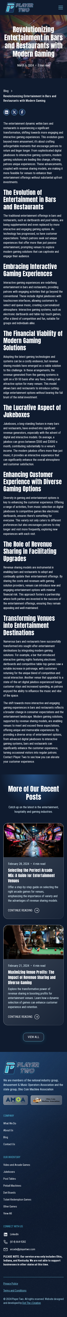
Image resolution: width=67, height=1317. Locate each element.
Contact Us (9, 1144)
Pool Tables (9, 1178)
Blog (6, 91)
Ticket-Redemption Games (17, 1199)
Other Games (10, 1206)
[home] (18, 7)
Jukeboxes (9, 1171)
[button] (60, 7)
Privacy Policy (10, 1283)
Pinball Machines (12, 1185)
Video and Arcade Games (16, 1164)
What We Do (9, 1123)
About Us (8, 1130)
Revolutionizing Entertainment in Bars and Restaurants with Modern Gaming (29, 98)
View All (7, 1213)
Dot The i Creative (31, 1302)
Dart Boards (9, 1192)
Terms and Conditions (14, 1290)
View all (33, 1037)
